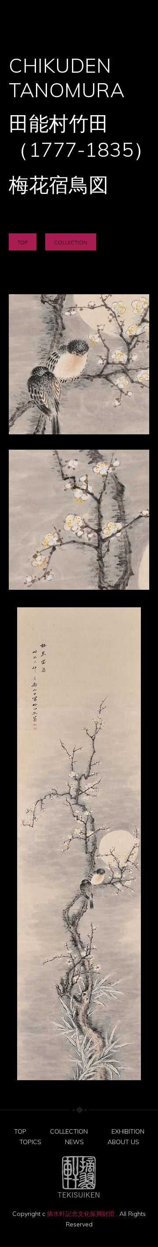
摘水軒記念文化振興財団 (81, 1214)
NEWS (74, 1142)
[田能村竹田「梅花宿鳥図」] (79, 364)
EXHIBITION (127, 1131)
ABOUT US (123, 1142)
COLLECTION (70, 242)
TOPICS (30, 1142)
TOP (23, 242)
